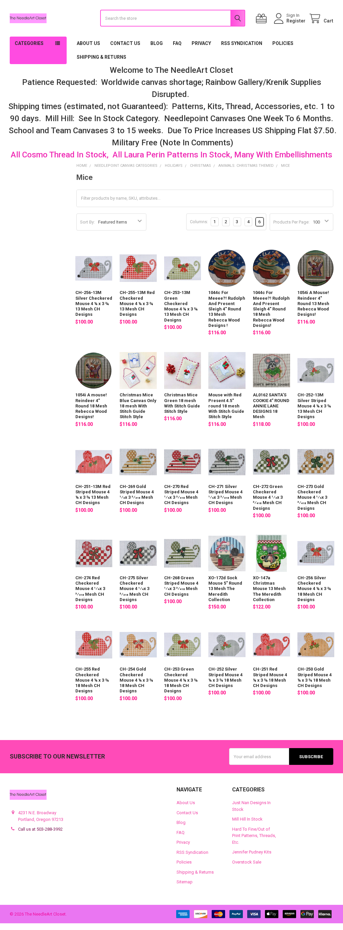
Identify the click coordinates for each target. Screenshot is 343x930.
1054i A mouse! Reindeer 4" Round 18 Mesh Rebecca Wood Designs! (91, 405)
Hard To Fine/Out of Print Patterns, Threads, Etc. (254, 836)
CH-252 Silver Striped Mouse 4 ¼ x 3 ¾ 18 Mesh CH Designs (225, 677)
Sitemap (185, 881)
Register (295, 20)
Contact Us (125, 43)
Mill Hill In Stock (247, 819)
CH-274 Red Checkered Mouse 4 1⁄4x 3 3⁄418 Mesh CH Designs (90, 588)
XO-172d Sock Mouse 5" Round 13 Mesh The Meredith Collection (225, 588)
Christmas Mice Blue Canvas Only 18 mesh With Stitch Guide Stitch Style (138, 405)
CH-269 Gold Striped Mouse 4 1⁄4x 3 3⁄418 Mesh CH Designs (137, 494)
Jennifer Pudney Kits (251, 851)
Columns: (199, 221)
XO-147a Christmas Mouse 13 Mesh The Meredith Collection (269, 588)
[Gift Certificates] (262, 18)
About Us (88, 43)
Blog (156, 43)
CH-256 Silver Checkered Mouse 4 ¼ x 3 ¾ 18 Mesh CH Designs (314, 588)
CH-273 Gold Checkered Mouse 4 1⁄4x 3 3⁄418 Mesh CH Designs (312, 497)
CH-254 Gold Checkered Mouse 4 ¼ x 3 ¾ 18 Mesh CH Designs (136, 680)
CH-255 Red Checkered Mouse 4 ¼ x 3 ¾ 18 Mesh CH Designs (92, 680)
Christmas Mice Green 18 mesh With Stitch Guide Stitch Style (182, 403)
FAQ (177, 43)
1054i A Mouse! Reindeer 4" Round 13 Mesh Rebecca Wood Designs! (313, 303)
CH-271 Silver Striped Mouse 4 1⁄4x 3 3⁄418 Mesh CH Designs (225, 494)
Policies (282, 43)
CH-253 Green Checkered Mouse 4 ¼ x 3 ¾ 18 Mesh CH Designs (181, 680)
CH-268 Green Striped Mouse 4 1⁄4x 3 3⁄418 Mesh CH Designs (181, 586)
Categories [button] (29, 43)
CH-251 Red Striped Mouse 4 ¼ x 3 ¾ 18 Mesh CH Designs (270, 677)
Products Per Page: (291, 222)
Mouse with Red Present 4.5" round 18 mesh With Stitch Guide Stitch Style (226, 405)
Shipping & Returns (101, 57)
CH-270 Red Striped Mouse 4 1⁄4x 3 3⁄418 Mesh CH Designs (181, 494)
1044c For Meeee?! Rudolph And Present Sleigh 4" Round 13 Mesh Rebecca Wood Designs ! (226, 309)
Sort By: (87, 222)
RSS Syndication (241, 43)
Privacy (201, 43)
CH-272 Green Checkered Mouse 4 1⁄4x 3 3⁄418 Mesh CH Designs (268, 497)
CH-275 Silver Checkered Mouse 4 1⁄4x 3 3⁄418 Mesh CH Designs (134, 588)
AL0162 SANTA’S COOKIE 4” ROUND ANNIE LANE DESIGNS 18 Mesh (271, 405)
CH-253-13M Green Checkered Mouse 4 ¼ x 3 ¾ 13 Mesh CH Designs (181, 306)
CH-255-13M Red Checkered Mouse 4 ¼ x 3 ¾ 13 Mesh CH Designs (137, 303)
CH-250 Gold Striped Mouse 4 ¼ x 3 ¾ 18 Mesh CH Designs (314, 677)
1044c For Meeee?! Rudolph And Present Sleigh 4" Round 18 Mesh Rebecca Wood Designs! (271, 309)
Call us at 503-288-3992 (40, 829)
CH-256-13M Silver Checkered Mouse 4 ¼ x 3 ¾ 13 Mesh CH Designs (93, 303)
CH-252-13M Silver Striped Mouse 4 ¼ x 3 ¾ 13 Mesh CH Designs (314, 405)
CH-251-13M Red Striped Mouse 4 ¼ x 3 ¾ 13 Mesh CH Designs (93, 494)
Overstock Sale (246, 862)
